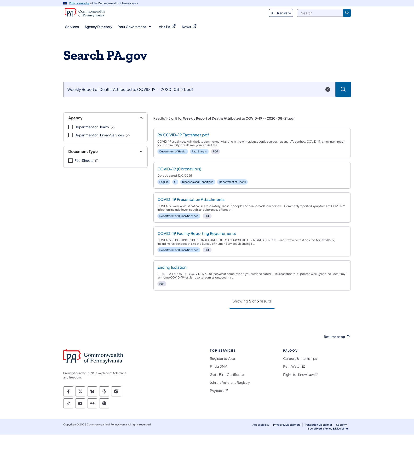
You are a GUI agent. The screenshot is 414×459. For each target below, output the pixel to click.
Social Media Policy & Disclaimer (328, 428)
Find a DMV (218, 366)
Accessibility (261, 424)
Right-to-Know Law (298, 374)
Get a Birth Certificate (227, 374)
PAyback (217, 391)
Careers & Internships (300, 358)
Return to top (334, 337)
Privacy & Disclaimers (286, 424)
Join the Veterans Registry (230, 382)
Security (341, 424)
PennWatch (292, 366)
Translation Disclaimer (318, 424)
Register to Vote (222, 358)
